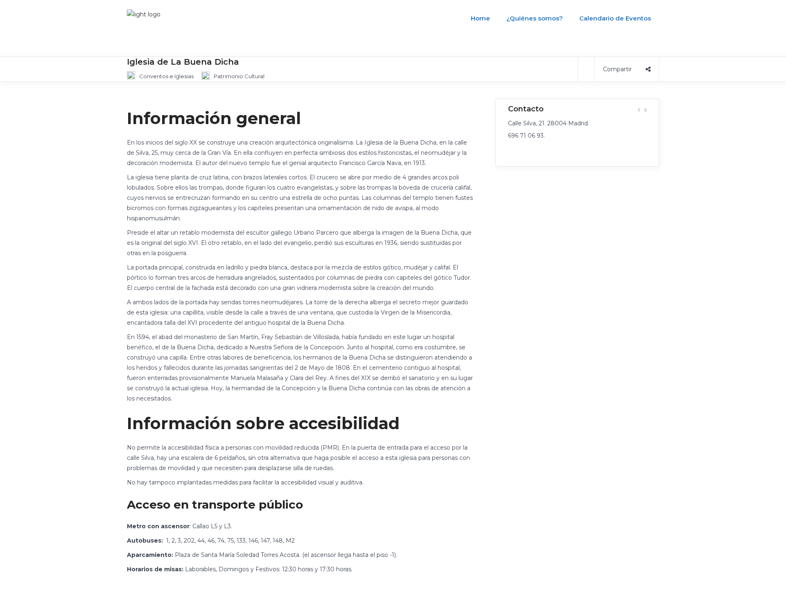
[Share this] (626, 69)
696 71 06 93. (526, 135)
